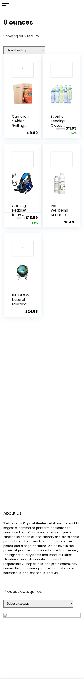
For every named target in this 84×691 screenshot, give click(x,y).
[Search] (77, 6)
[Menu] (5, 6)
